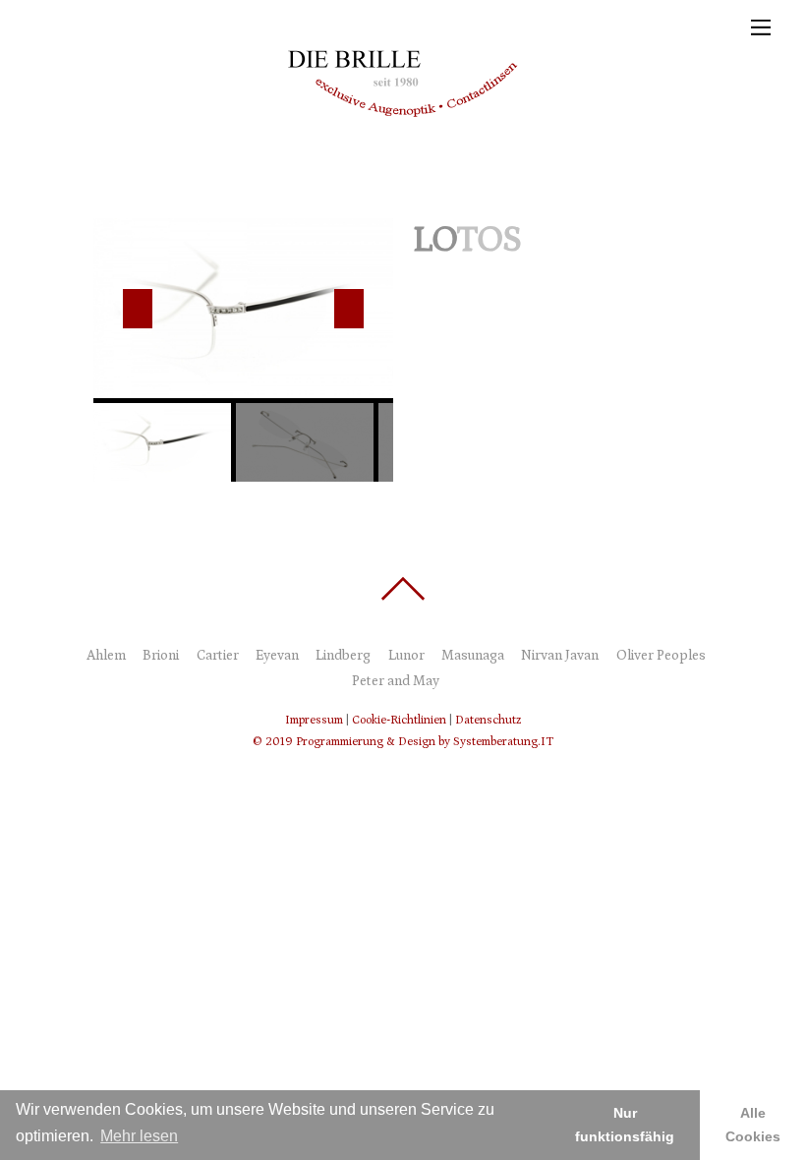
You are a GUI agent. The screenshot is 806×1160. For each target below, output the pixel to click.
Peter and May (395, 681)
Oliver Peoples (661, 656)
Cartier (218, 656)
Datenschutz (488, 719)
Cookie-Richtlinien (399, 719)
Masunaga (472, 656)
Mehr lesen (139, 1136)
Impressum (314, 719)
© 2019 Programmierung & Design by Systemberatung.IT (403, 741)
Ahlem (106, 656)
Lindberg (343, 656)
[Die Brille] (398, 155)
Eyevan (277, 656)
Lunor (406, 656)
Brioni (161, 656)
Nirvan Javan (560, 656)
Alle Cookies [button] (752, 1124)
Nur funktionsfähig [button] (624, 1124)
